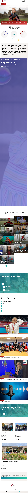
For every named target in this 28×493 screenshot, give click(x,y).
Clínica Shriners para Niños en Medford (6, 433)
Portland (3, 3)
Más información (6, 66)
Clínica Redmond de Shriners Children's (19, 433)
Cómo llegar (3, 439)
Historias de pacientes (7, 301)
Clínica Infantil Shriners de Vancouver (9, 461)
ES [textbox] (24, 1)
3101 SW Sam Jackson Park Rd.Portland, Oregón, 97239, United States (14, 27)
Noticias (4, 303)
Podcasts (4, 308)
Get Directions (13, 28)
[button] (24, 1)
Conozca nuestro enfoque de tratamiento (9, 56)
